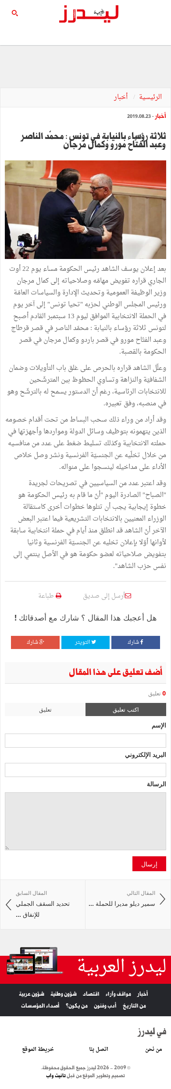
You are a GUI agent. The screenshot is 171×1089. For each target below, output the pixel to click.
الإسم (159, 724)
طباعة (47, 596)
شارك (134, 642)
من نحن (153, 1049)
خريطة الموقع (38, 1049)
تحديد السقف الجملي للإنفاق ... (43, 904)
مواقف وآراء (118, 994)
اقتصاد (91, 994)
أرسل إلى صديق (104, 596)
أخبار (121, 97)
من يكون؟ (77, 1006)
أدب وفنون (105, 1006)
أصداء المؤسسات (40, 1006)
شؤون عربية (31, 994)
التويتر (83, 642)
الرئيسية (150, 97)
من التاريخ (134, 1006)
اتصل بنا (98, 1049)
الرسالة (156, 783)
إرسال (149, 863)
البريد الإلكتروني (145, 754)
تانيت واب (56, 1076)
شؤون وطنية (63, 994)
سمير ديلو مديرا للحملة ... (122, 898)
